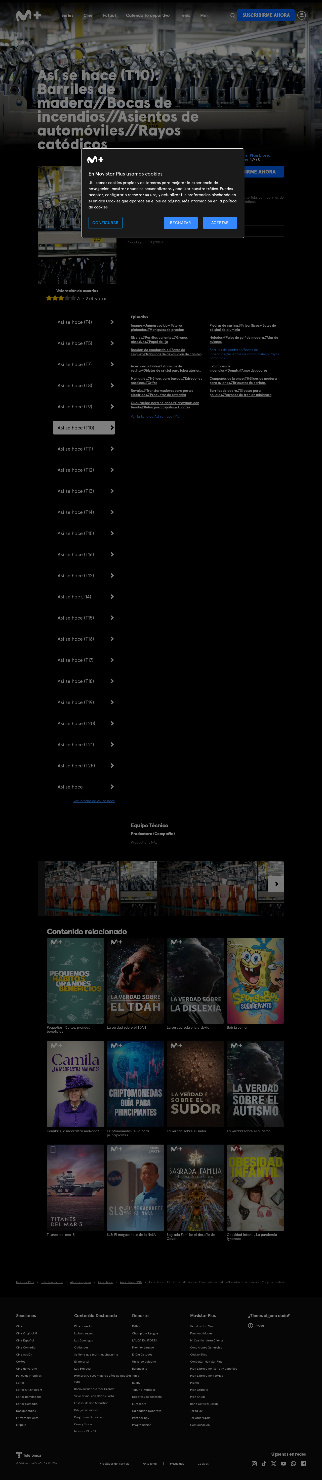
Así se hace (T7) (75, 364)
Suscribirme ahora (266, 15)
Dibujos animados (86, 1410)
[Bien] (67, 297)
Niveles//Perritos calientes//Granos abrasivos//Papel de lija (159, 339)
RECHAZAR (180, 222)
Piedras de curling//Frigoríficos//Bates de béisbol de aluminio (243, 327)
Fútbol (109, 15)
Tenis (185, 15)
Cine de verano (26, 1368)
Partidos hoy (140, 1418)
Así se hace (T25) (76, 766)
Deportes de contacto (147, 1397)
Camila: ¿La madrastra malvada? (73, 1131)
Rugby (136, 1382)
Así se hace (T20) (76, 723)
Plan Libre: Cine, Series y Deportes (213, 1368)
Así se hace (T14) (76, 512)
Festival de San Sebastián (91, 1403)
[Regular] (61, 297)
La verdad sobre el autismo (248, 1131)
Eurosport (139, 1404)
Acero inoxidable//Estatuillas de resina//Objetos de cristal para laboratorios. (166, 368)
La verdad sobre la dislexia (188, 1027)
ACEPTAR (220, 222)
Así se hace (70, 787)
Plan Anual (197, 1397)
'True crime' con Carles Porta (94, 1396)
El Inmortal (81, 1361)
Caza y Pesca (83, 1424)
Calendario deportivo (148, 15)
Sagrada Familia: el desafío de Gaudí (191, 1237)
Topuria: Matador (143, 1389)
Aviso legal (150, 1463)
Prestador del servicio (115, 1463)
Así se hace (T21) (76, 745)
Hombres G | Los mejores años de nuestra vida (102, 1379)
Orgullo (21, 1425)
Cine (88, 15)
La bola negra (83, 1333)
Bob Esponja (237, 1027)
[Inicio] (28, 15)
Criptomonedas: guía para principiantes (128, 1133)
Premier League (143, 1347)
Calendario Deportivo (147, 1411)
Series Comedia (26, 1404)
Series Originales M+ (30, 1389)
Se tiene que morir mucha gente (96, 1354)
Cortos (20, 1361)
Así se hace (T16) (76, 554)
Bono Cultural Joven (204, 1404)
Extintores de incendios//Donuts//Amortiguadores (238, 368)
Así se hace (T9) (75, 407)
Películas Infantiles (29, 1375)
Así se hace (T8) (75, 385)
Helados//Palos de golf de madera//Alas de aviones (244, 339)
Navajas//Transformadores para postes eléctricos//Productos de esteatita (162, 392)
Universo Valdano (144, 1361)
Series (67, 15)
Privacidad (177, 1463)
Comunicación (200, 1425)
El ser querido (83, 1326)
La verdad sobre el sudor (187, 1131)
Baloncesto (139, 1368)
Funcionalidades (201, 1333)
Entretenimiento (27, 1418)
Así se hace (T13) (76, 491)
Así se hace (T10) (76, 428)
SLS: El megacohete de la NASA (131, 1235)
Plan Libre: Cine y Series (206, 1375)
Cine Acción (24, 1354)
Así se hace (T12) (76, 470)
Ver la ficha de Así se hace (94, 801)
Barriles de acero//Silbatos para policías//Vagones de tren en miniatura (240, 392)
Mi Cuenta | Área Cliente (206, 1340)
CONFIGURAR (105, 222)
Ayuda (260, 1325)
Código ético (198, 1354)
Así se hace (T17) (76, 660)
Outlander (81, 1347)
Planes (194, 1382)
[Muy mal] (49, 297)
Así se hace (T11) (75, 449)
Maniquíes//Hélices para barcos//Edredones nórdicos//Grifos (166, 380)
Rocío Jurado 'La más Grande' (94, 1389)
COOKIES (203, 1463)
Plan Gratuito (199, 1389)
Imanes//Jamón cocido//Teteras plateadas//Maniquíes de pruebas (157, 327)
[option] (82, 888)
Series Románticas (28, 1397)
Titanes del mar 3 (61, 1235)
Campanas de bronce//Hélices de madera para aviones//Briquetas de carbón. (243, 380)
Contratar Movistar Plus (206, 1361)
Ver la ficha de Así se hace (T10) (155, 416)
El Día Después (142, 1354)
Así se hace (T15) (76, 533)
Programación (141, 1425)
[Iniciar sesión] (301, 15)
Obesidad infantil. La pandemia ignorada (252, 1237)
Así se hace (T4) (75, 322)
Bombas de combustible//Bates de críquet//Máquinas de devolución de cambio (166, 352)
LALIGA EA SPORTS (144, 1340)
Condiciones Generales (206, 1347)
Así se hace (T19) (76, 702)
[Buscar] (232, 15)
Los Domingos (83, 1340)
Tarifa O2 (196, 1411)
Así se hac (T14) (74, 597)
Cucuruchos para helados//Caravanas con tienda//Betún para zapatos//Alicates (165, 405)
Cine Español (25, 1340)
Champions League (145, 1333)
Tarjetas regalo (200, 1418)
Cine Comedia (25, 1347)
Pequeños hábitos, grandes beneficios (68, 1029)
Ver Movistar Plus (201, 1326)
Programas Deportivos (89, 1417)
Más (204, 15)
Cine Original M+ (27, 1333)
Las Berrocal (82, 1368)
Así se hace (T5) (75, 343)
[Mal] (55, 297)
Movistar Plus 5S (85, 1431)
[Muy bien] (73, 297)
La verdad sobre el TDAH (126, 1027)
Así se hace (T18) (76, 681)
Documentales (26, 1411)
